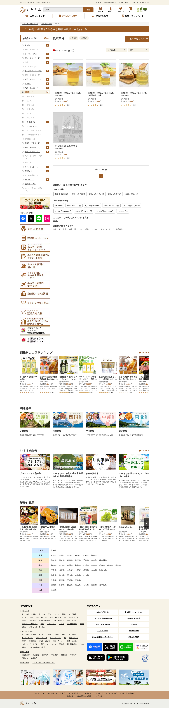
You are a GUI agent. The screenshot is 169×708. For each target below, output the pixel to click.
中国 (40, 575)
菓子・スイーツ (55, 617)
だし (80, 229)
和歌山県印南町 (61, 194)
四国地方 (25, 658)
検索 (88, 10)
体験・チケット (58, 621)
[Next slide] (146, 375)
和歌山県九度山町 (96, 194)
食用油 (86, 229)
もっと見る (145, 352)
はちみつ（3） (32, 126)
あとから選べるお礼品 (37, 627)
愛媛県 (70, 580)
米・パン (42, 614)
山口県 (86, 575)
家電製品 (32, 621)
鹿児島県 (103, 585)
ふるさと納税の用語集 (102, 624)
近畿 (40, 570)
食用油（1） (31, 122)
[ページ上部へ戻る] (160, 691)
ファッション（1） (32, 167)
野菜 (63, 614)
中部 (40, 565)
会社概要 (70, 696)
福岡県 (54, 585)
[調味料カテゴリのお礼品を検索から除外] (82, 38)
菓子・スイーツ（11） (33, 79)
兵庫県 (86, 570)
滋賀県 (62, 570)
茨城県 (54, 560)
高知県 (78, 580)
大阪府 (78, 570)
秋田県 (78, 555)
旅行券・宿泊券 (44, 621)
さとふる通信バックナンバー (102, 637)
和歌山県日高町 (78, 194)
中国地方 (73, 655)
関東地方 (45, 655)
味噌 (70, 229)
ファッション (51, 624)
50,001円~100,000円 (105, 211)
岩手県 (62, 555)
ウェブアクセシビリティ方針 (114, 693)
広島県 (78, 575)
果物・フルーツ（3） (33, 58)
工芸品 (61, 624)
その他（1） (29, 180)
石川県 (70, 565)
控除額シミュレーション (134, 612)
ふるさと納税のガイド (101, 9)
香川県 (62, 580)
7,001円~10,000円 (111, 205)
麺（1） (28, 84)
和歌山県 (103, 570)
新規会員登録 (109, 2)
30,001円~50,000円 (84, 211)
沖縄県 (54, 590)
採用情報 (99, 696)
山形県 (86, 555)
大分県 (86, 585)
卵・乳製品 (72, 614)
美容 (42, 624)
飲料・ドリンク (41, 617)
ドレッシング (105, 229)
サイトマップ (39, 693)
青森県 (54, 555)
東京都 (94, 560)
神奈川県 (103, 560)
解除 (47, 38)
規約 (63, 693)
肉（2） (28, 45)
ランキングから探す (27, 631)
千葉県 (86, 560)
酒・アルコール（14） (33, 71)
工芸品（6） (29, 171)
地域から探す (24, 652)
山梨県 (86, 565)
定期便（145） (30, 184)
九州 (40, 585)
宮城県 (70, 555)
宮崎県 (94, 585)
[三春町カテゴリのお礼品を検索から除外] (71, 38)
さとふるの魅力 (133, 637)
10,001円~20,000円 (131, 205)
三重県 (54, 570)
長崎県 (70, 585)
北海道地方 (26, 655)
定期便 (24, 627)
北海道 (40, 550)
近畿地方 (64, 655)
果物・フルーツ (53, 614)
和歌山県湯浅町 (131, 194)
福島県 (94, 555)
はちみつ (95, 229)
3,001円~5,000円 (74, 205)
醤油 (64, 229)
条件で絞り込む (137, 39)
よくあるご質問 (122, 2)
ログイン (98, 2)
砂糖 (54, 229)
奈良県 (94, 570)
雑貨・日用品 (72, 621)
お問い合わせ (134, 631)
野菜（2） (28, 62)
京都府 (70, 570)
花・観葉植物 (72, 624)
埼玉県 (78, 560)
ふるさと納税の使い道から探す (43, 663)
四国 (40, 580)
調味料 (55, 221)
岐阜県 (102, 565)
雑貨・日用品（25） (32, 152)
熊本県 (78, 585)
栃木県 (62, 560)
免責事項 (131, 693)
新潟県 (54, 565)
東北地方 (36, 655)
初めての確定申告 (134, 618)
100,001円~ (123, 211)
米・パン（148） (31, 54)
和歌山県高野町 (114, 194)
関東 (40, 560)
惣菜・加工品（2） (32, 88)
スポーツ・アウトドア (29, 624)
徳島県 (54, 580)
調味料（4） (29, 92)
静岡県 (110, 565)
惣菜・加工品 (73, 617)
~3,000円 (59, 205)
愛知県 (118, 565)
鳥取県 (54, 575)
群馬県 (70, 560)
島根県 (62, 575)
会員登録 (134, 624)
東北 (40, 555)
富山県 (62, 565)
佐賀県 (62, 585)
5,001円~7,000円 (92, 205)
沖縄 (40, 590)
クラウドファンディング (140, 2)
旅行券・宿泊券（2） (33, 143)
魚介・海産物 (31, 614)
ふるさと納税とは (102, 612)
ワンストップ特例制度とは (102, 618)
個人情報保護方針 (75, 693)
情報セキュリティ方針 (93, 693)
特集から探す (24, 663)
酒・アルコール (27, 617)
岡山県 (70, 575)
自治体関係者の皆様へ (84, 696)
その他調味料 (118, 229)
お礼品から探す (25, 611)
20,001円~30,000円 (63, 211)
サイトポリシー (53, 693)
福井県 (78, 565)
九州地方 (34, 658)
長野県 (94, 565)
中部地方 (54, 655)
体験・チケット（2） (33, 147)
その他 (82, 624)
